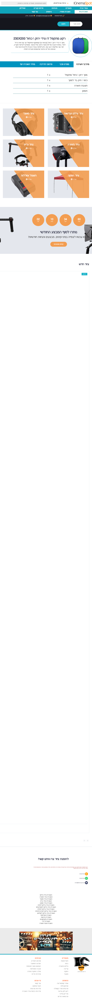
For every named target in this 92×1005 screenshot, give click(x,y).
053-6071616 (59, 16)
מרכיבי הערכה (82, 64)
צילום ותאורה (63, 966)
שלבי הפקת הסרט (34, 971)
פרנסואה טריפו (63, 996)
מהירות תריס (36, 974)
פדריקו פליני (64, 994)
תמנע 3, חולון (30, 16)
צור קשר (35, 12)
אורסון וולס (64, 986)
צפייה (74, 117)
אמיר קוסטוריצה (62, 983)
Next (84, 840)
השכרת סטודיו (65, 12)
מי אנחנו (37, 980)
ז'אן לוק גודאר (63, 991)
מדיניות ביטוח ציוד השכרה (31, 991)
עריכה (66, 969)
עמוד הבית (84, 8)
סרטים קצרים (38, 8)
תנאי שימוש (37, 986)
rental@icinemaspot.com (43, 16)
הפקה (66, 971)
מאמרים (69, 8)
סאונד (66, 974)
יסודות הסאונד (36, 964)
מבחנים (54, 8)
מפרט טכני (64, 64)
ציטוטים (49, 12)
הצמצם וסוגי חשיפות (33, 966)
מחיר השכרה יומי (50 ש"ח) (27, 65)
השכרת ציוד (83, 12)
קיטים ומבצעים (58, 244)
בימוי (66, 964)
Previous (87, 840)
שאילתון (22, 8)
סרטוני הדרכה (46, 64)
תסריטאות (64, 961)
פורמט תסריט (36, 961)
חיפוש (63, 24)
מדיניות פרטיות (35, 989)
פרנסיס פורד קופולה (61, 989)
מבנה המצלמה (35, 969)
